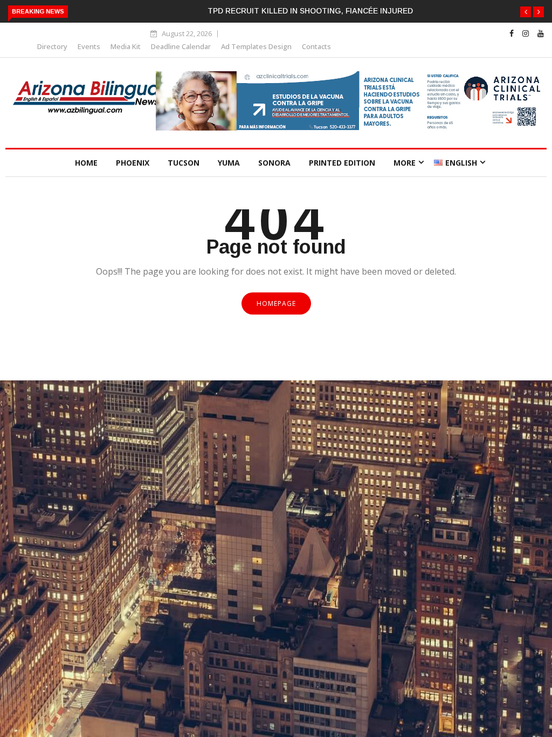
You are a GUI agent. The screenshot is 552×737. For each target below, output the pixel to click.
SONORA (274, 163)
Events (89, 46)
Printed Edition (342, 163)
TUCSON (183, 163)
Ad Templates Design (256, 46)
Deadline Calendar (181, 46)
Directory (52, 46)
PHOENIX (132, 163)
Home (86, 163)
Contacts (316, 46)
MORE (405, 163)
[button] (525, 11)
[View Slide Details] (350, 127)
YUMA (229, 163)
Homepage (276, 303)
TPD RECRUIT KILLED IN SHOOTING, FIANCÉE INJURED (310, 10)
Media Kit (126, 46)
